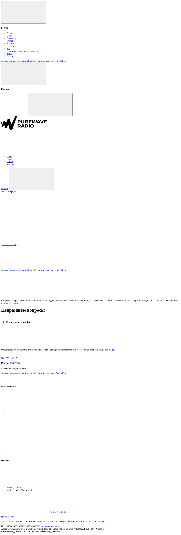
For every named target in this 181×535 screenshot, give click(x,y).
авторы (10, 164)
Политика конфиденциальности (22, 51)
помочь (4, 188)
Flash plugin (108, 350)
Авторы (10, 43)
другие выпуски (9, 357)
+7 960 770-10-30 (58, 512)
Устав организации (51, 526)
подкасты (11, 159)
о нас (9, 156)
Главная (10, 33)
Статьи (10, 41)
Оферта (10, 56)
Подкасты (11, 38)
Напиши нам (7, 516)
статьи (10, 161)
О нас (9, 36)
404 (8, 48)
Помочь (10, 46)
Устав (9, 53)
